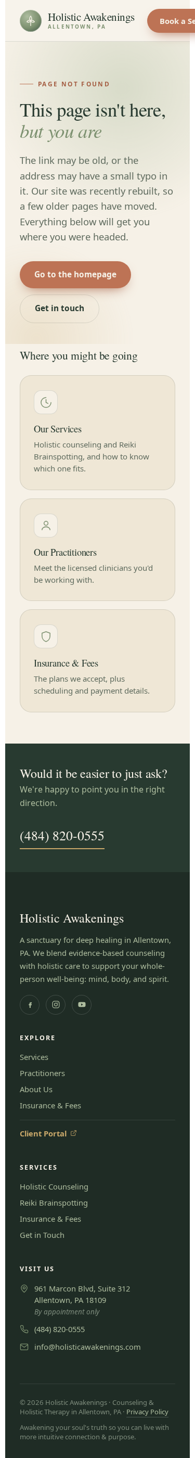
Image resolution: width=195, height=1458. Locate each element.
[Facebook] (30, 1005)
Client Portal (48, 1133)
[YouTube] (82, 1005)
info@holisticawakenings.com (87, 1346)
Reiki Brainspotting (54, 1202)
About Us (36, 1089)
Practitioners (42, 1073)
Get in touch (59, 308)
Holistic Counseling (54, 1186)
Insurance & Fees (50, 1105)
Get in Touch (42, 1235)
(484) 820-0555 (62, 835)
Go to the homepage (75, 274)
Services (34, 1057)
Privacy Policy (147, 1411)
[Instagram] (56, 1005)
